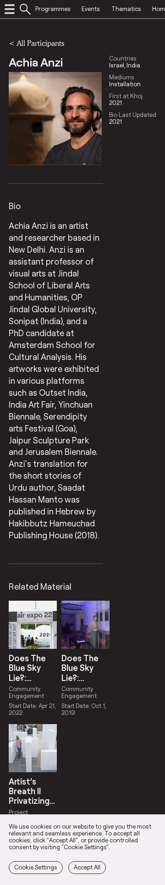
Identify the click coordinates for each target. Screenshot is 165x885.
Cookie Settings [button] (35, 867)
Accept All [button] (87, 867)
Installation (125, 84)
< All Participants (36, 43)
